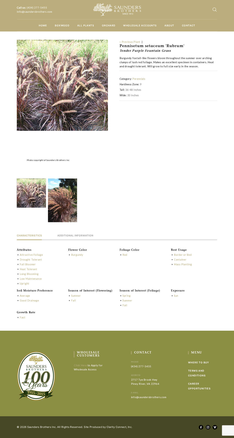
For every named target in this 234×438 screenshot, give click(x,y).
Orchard (108, 25)
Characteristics (29, 235)
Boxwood (62, 25)
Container (180, 259)
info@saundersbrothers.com (34, 11)
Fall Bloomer (28, 264)
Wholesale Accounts (140, 25)
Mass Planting (183, 264)
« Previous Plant (130, 41)
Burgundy (77, 254)
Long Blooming (29, 273)
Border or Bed (183, 254)
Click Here (80, 365)
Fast (22, 317)
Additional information (75, 235)
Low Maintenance (31, 278)
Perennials (138, 78)
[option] (62, 85)
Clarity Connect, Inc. (119, 427)
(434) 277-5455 (37, 7)
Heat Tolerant (28, 269)
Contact (188, 25)
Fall (73, 300)
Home (43, 25)
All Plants (85, 25)
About (169, 25)
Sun (176, 295)
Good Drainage (29, 300)
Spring (126, 295)
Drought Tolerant (31, 259)
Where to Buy (198, 362)
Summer (76, 295)
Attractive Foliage (31, 254)
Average (25, 295)
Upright (24, 283)
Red (124, 254)
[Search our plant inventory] (214, 9)
